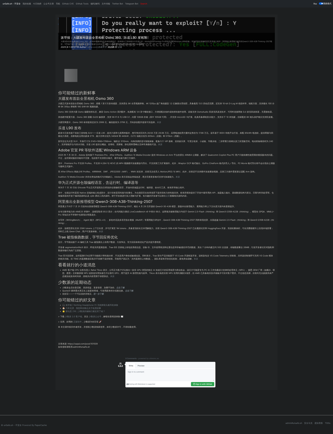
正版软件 (77, 321)
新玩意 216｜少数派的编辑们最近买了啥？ (85, 311)
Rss (315, 3)
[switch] (321, 3)
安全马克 (308, 423)
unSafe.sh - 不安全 (12, 3)
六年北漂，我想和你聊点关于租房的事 (83, 308)
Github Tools (82, 3)
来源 (159, 122)
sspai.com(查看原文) (97, 47)
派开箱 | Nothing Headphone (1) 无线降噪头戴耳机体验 (92, 305)
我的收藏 (27, 3)
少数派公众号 (95, 316)
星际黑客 (319, 423)
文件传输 (106, 3)
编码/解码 (95, 3)
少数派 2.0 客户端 (73, 316)
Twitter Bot (117, 3)
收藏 (120, 47)
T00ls (327, 423)
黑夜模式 (327, 3)
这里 (168, 196)
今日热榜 (37, 3)
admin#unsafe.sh (294, 423)
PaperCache (41, 425)
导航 (58, 3)
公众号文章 (48, 3)
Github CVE (68, 3)
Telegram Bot (131, 3)
